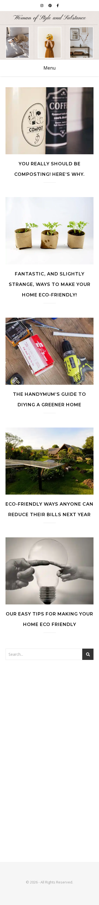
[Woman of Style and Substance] (49, 35)
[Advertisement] (49, 720)
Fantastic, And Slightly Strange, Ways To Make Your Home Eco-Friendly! (49, 284)
